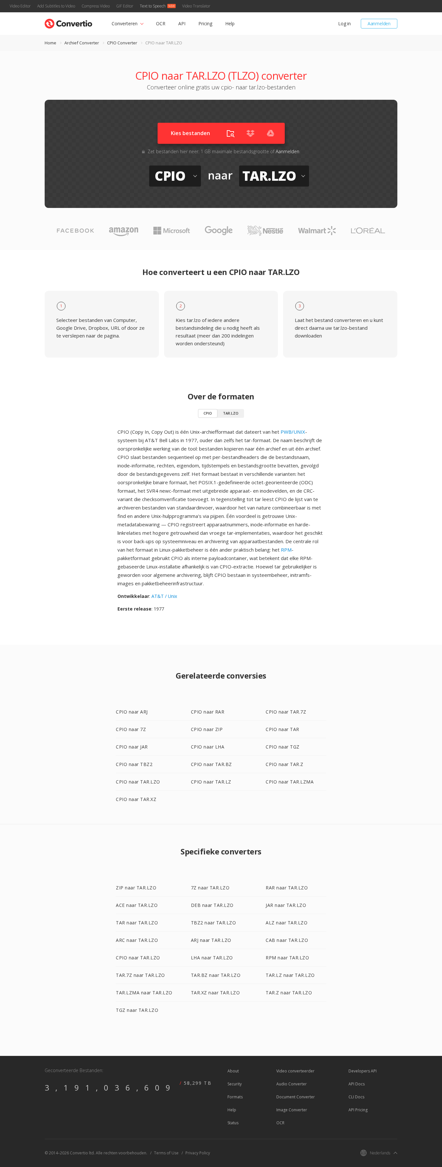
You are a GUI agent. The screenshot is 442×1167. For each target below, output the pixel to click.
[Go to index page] (68, 22)
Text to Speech (153, 6)
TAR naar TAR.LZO (137, 923)
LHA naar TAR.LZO (212, 958)
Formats (235, 1097)
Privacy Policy (197, 1153)
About (233, 1071)
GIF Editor (124, 6)
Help (230, 23)
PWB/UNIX (293, 432)
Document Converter (295, 1097)
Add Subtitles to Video (56, 6)
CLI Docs (356, 1097)
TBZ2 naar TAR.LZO (213, 923)
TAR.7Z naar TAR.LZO (140, 975)
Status (232, 1123)
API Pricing (358, 1110)
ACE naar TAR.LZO (137, 905)
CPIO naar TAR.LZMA (290, 782)
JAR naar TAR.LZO (286, 905)
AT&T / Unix (164, 596)
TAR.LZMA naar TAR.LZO (144, 993)
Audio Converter (291, 1084)
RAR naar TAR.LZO (287, 888)
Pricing (205, 23)
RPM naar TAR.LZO (287, 958)
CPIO (208, 413)
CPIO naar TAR (282, 729)
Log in (344, 23)
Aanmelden (379, 23)
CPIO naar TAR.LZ (211, 782)
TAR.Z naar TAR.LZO (289, 993)
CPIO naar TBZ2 (134, 764)
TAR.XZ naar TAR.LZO (215, 993)
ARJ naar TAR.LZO (211, 940)
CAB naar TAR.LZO (287, 940)
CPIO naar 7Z (131, 729)
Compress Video (96, 6)
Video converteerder (295, 1071)
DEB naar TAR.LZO (212, 905)
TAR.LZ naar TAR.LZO (290, 975)
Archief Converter (81, 43)
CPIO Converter (122, 43)
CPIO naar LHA (208, 747)
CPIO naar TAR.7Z (286, 712)
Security (234, 1084)
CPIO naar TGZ (283, 747)
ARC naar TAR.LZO (137, 940)
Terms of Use (166, 1153)
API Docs (356, 1084)
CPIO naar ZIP (207, 729)
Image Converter (291, 1110)
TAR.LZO (230, 413)
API (181, 23)
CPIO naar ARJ (132, 712)
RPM (286, 549)
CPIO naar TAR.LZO (138, 782)
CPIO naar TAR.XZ (136, 799)
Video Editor (20, 6)
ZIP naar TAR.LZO (136, 888)
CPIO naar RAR (208, 712)
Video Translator (196, 6)
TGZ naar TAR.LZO (137, 1010)
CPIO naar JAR (132, 747)
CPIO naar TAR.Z (285, 764)
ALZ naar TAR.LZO (286, 923)
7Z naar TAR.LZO (210, 888)
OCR (160, 23)
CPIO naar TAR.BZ (211, 764)
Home (50, 43)
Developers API (362, 1071)
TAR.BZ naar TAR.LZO (216, 975)
